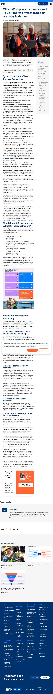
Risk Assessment (43, 612)
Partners (41, 651)
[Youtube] (19, 689)
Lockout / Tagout (43, 619)
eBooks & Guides (31, 649)
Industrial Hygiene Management (8, 650)
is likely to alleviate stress (26, 437)
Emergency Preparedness (42, 635)
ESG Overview (31, 609)
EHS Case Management (7, 654)
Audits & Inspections (19, 620)
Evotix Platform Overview (8, 617)
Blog (28, 652)
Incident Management (19, 615)
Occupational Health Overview (8, 645)
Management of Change (43, 622)
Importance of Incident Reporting (43, 79)
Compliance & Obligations (19, 628)
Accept (32, 350)
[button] (6, 529)
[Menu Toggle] (51, 4)
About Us (41, 643)
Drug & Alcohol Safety (8, 658)
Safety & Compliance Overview (19, 611)
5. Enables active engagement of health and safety (43, 109)
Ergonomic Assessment (7, 662)
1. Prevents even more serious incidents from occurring (43, 84)
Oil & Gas (18, 652)
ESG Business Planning (30, 630)
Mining (17, 646)
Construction (19, 662)
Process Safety (43, 629)
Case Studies (30, 646)
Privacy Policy (32, 346)
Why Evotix (7, 620)
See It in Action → (37, 0)
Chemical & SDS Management (31, 612)
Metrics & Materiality (30, 625)
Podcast (29, 657)
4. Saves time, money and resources (43, 102)
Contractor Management (19, 624)
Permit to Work (43, 626)
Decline (43, 350)
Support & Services (9, 633)
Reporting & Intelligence (7, 629)
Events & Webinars (32, 654)
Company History (44, 645)
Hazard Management (42, 615)
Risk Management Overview (43, 608)
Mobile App (7, 626)
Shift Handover (43, 632)
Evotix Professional (9, 610)
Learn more (5, 568)
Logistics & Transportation (19, 655)
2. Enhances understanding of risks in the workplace (43, 91)
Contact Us (42, 656)
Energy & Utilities (20, 649)
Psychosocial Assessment (7, 667)
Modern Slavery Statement (39, 689)
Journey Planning (20, 632)
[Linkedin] (15, 689)
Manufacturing (19, 643)
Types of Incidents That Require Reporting (43, 68)
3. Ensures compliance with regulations (43, 97)
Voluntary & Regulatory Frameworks (30, 635)
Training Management (19, 635)
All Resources (30, 643)
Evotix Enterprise (8, 607)
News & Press (42, 653)
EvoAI (5, 623)
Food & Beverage (20, 659)
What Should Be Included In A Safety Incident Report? (42, 74)
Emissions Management (30, 621)
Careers (41, 648)
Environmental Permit (31, 617)
